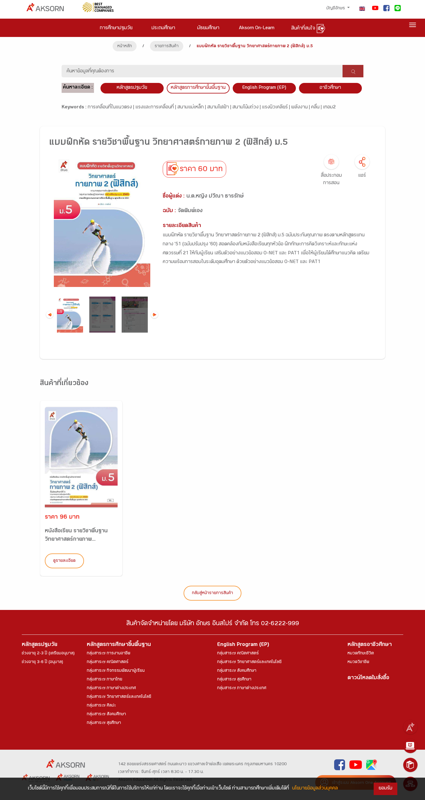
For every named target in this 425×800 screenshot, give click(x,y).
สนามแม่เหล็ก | (192, 108)
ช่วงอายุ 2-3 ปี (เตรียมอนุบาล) (48, 654)
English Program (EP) (264, 88)
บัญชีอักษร (336, 9)
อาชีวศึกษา (330, 88)
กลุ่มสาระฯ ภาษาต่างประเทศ (111, 688)
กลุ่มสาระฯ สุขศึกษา (104, 723)
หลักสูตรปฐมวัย (39, 645)
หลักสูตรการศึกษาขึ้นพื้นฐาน (119, 645)
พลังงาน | (301, 108)
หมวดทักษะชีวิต (361, 654)
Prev (49, 314)
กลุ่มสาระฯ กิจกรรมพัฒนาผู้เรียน (116, 671)
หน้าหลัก (124, 46)
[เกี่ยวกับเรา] (410, 727)
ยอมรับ (385, 789)
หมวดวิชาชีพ (358, 662)
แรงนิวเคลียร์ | (276, 108)
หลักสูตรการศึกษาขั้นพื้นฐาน (198, 88)
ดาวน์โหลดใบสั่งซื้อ (368, 678)
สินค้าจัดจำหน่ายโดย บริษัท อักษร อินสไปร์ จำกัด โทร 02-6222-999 (212, 624)
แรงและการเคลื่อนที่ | (156, 108)
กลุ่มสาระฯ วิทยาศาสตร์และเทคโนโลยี (119, 697)
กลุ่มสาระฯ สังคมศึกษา (106, 714)
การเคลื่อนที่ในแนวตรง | (111, 108)
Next (154, 314)
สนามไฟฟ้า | (219, 108)
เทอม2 (329, 108)
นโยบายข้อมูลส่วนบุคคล (315, 789)
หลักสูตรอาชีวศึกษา (370, 645)
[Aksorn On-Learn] (410, 746)
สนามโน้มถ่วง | (247, 108)
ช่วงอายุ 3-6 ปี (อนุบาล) (42, 662)
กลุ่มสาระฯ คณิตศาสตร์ (107, 662)
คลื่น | (317, 108)
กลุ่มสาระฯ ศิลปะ (101, 706)
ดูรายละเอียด (64, 561)
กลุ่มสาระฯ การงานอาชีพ (108, 654)
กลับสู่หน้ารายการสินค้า (212, 593)
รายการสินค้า (167, 46)
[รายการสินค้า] (410, 765)
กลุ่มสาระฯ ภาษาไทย (104, 680)
